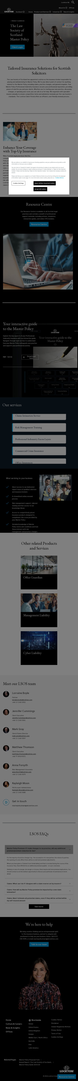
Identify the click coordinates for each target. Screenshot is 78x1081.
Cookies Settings (18, 183)
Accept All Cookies (40, 189)
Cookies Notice (59, 177)
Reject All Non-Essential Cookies (45, 183)
